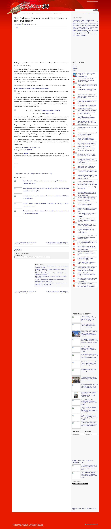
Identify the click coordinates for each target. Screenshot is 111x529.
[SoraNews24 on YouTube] (84, 1)
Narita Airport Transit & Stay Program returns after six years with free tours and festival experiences (87, 112)
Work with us (28, 525)
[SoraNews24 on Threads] (80, 1)
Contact (83, 508)
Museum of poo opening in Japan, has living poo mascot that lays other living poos (88, 325)
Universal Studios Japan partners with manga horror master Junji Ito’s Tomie (87, 170)
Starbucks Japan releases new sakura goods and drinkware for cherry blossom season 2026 (87, 258)
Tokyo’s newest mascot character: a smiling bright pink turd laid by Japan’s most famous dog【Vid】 (89, 319)
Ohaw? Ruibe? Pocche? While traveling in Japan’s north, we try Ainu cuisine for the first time (87, 123)
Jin (20, 147)
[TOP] (20, 13)
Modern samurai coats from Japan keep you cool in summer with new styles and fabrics (57, 243)
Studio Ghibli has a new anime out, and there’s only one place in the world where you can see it (87, 248)
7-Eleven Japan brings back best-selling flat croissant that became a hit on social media (87, 161)
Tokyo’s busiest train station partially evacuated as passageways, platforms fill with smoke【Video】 (89, 410)
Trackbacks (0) (17, 249)
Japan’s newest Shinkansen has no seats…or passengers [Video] (86, 263)
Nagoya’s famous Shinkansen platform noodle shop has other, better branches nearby (87, 85)
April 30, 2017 (50, 113)
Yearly (74, 70)
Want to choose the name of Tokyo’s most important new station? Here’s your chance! (88, 363)
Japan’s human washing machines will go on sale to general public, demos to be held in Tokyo (87, 242)
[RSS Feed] (85, 1)
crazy (21, 173)
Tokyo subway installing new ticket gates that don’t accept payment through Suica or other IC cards (86, 269)
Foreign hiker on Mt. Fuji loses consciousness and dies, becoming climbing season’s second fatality (86, 166)
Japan (17, 173)
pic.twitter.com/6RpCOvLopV (51, 110)
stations (38, 173)
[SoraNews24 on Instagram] (79, 1)
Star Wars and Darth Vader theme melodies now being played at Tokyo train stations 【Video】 (88, 349)
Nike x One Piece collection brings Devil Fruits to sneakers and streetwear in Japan (85, 31)
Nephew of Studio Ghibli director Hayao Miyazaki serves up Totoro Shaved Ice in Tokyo (85, 27)
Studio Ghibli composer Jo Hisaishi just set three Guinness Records (86, 149)
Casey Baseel (17, 24)
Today (74, 65)
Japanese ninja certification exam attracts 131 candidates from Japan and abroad (86, 274)
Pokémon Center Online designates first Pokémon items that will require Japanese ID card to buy (87, 199)
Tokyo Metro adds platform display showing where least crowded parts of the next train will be (89, 402)
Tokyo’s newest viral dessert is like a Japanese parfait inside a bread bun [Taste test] (87, 215)
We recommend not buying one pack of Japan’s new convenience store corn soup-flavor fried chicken (87, 107)
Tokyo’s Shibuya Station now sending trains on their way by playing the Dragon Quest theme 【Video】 (89, 417)
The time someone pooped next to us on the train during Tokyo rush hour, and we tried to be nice (89, 467)
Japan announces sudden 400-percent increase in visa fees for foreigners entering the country (87, 237)
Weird (86, 13)
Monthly (75, 68)
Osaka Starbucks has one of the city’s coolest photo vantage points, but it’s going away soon (87, 101)
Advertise (16, 525)
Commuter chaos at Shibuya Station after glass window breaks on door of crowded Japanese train (88, 394)
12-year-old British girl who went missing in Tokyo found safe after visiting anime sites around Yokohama (87, 140)
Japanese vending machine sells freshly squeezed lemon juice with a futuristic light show (86, 231)
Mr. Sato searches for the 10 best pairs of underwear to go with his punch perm (25, 243)
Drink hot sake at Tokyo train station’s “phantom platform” (88, 370)
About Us (74, 508)
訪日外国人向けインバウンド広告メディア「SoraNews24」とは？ (82, 461)
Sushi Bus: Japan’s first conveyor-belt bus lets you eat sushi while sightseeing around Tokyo (87, 134)
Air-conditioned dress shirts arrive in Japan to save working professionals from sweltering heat (87, 194)
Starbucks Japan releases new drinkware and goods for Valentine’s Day (86, 253)
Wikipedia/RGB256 (26, 150)
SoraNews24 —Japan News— (31, 6)
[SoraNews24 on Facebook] (77, 1)
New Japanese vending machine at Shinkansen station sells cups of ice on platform (87, 220)
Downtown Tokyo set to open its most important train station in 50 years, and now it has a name (89, 356)
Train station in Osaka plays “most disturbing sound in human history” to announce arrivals (89, 424)
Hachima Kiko (36, 147)
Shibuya (33, 173)
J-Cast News (25, 147)
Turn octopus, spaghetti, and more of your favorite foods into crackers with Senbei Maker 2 (85, 21)
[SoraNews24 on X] (82, 1)
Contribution (89, 508)
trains (46, 173)
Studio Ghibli (92, 13)
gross (25, 173)
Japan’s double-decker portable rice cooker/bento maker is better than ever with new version (50, 280)
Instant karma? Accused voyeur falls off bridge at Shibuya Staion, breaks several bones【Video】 (89, 334)
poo (28, 173)
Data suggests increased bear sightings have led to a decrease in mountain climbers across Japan (85, 24)
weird (50, 173)
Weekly (75, 66)
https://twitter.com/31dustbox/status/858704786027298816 (31, 88)
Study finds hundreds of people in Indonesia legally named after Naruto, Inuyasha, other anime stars (87, 226)
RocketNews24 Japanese (92, 1)
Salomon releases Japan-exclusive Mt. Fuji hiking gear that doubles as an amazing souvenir (87, 280)
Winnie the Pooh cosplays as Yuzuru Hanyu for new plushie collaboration (85, 34)
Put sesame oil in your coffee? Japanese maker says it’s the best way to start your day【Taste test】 (86, 285)
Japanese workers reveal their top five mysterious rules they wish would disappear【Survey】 (87, 177)
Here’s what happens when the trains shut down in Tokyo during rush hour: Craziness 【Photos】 (89, 341)
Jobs (97, 13)
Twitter (26, 153)
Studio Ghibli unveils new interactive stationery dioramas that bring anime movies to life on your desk (87, 145)
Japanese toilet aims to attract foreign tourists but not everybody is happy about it (87, 210)
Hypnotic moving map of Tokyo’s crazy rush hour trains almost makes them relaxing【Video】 (89, 386)
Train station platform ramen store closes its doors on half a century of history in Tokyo (89, 378)
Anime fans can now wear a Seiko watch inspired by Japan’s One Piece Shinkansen (87, 155)
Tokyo (42, 173)
